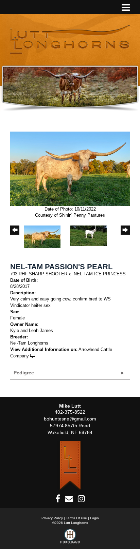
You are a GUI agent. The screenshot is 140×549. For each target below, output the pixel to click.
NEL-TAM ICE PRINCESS (100, 273)
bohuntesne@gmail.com (70, 418)
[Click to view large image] (70, 168)
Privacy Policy (52, 518)
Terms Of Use (76, 518)
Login (94, 518)
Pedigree (24, 372)
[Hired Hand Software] (70, 539)
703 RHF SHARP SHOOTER (38, 273)
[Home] (70, 465)
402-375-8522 (70, 412)
